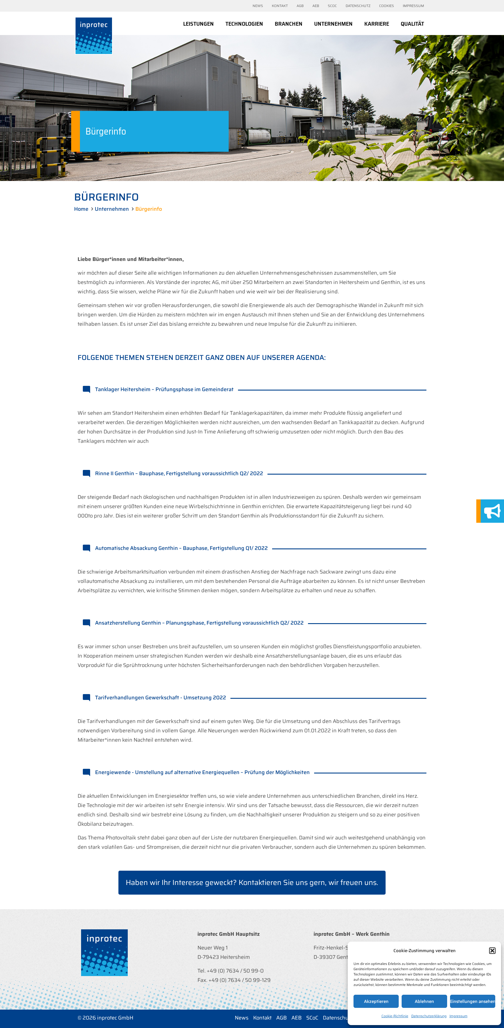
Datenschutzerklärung (429, 1016)
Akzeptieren (376, 1001)
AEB (296, 1018)
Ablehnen (424, 1001)
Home (81, 209)
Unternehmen (112, 209)
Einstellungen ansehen (472, 1001)
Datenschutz (338, 1018)
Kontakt (262, 1018)
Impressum (458, 1016)
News (242, 1018)
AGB (281, 1018)
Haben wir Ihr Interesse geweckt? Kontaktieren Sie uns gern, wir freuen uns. (252, 882)
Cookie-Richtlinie (395, 1016)
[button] (492, 951)
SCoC (312, 1018)
